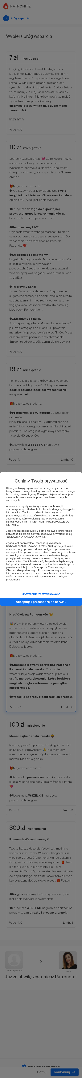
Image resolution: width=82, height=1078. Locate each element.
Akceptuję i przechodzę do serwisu (41, 602)
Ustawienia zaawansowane (41, 594)
